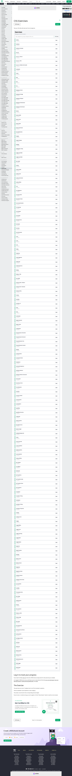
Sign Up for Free (8, 740)
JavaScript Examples (41, 757)
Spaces (63, 1)
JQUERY (62, 3)
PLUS (19, 750)
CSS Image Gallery (4, 58)
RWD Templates (4, 150)
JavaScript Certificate (53, 757)
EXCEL (66, 3)
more (37, 681)
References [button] (12, 1)
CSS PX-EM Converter (5, 194)
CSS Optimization (4, 72)
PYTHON (18, 3)
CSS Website (3, 171)
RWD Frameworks (4, 148)
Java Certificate (53, 762)
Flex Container (4, 124)
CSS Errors (3, 15)
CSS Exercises (3, 168)
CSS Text (3, 28)
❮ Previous (17, 24)
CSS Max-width (4, 38)
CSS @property (4, 116)
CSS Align (3, 48)
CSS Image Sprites (4, 59)
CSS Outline (3, 27)
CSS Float (3, 45)
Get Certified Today (20, 711)
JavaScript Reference (29, 757)
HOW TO (42, 3)
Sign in (17, 34)
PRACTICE (47, 750)
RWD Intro (3, 140)
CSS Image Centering (5, 100)
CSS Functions (3, 187)
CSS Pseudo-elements (5, 52)
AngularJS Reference (29, 763)
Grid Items (3, 133)
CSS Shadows (3, 86)
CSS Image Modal (4, 99)
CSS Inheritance (4, 66)
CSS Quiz (3, 167)
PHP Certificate (53, 760)
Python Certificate (53, 759)
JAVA (23, 3)
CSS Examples (3, 162)
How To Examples (41, 758)
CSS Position (3, 40)
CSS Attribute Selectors (5, 61)
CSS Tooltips (3, 96)
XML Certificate (53, 764)
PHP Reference (29, 761)
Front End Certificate (53, 758)
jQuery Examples (41, 764)
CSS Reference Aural (5, 189)
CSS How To (3, 13)
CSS (5, 3)
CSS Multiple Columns (5, 111)
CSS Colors (3, 17)
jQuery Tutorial (17, 764)
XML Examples (41, 763)
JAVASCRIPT (10, 3)
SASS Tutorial (3, 157)
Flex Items (3, 125)
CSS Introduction (4, 8)
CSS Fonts (3, 30)
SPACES (24, 750)
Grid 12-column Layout (5, 134)
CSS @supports (4, 136)
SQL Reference (29, 758)
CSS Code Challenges (5, 169)
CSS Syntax (3, 10)
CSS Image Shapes (4, 103)
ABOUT (40, 768)
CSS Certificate (4, 153)
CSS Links (3, 32)
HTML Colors (28, 762)
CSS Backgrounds (4, 18)
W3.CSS (30, 3)
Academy (59, 1)
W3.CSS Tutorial (16, 760)
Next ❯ (57, 24)
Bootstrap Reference (29, 760)
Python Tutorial (16, 759)
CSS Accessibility (4, 74)
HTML (2, 3)
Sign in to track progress (37, 720)
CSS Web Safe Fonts (4, 190)
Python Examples (41, 759)
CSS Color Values (4, 197)
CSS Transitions (4, 93)
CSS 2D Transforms (4, 90)
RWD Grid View (4, 142)
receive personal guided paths (27, 681)
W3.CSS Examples (41, 760)
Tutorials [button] (6, 1)
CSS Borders (3, 20)
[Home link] (2, 1)
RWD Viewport (4, 141)
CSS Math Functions (5, 71)
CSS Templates (4, 161)
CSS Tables (3, 35)
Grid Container (4, 132)
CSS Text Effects (4, 87)
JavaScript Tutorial (16, 757)
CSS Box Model (4, 25)
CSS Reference (4, 179)
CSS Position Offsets (5, 41)
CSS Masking (3, 107)
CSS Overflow (3, 44)
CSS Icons (3, 31)
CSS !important (4, 69)
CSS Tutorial (16, 756)
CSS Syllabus (3, 172)
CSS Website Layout (4, 75)
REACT (53, 3)
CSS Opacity (3, 54)
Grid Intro (3, 130)
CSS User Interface (4, 113)
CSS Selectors (3, 11)
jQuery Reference (28, 764)
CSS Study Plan (4, 174)
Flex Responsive (4, 126)
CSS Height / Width (4, 24)
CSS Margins (3, 21)
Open (56, 40)
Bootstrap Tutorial (16, 761)
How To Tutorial (16, 758)
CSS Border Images (4, 80)
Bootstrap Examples (41, 761)
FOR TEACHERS (39, 750)
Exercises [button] (18, 1)
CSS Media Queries (4, 118)
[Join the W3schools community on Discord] (66, 8)
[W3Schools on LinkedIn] (64, 8)
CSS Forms (3, 62)
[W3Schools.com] (14, 750)
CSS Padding (3, 23)
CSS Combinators (4, 49)
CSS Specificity (4, 68)
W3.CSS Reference (28, 759)
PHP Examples (41, 762)
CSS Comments (4, 14)
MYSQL (57, 3)
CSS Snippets (3, 165)
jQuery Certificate (53, 761)
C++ (36, 3)
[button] (37, 1)
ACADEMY (44, 768)
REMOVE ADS (67, 10)
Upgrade (54, 1)
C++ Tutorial (16, 763)
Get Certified (48, 1)
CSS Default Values (4, 199)
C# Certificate (53, 763)
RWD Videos (3, 147)
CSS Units (3, 65)
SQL (15, 3)
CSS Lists (3, 34)
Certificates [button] (24, 1)
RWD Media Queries (4, 144)
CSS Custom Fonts (4, 89)
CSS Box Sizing (4, 117)
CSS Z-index (3, 42)
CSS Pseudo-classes (4, 51)
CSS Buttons (3, 108)
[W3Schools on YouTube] (63, 8)
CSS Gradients (3, 84)
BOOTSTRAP (48, 3)
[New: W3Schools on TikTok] (71, 8)
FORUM (36, 768)
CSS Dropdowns (4, 57)
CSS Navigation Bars (5, 55)
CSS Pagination (4, 110)
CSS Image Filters (4, 101)
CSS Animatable (4, 192)
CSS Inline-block (4, 47)
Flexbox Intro (3, 122)
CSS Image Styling (4, 97)
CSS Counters (3, 64)
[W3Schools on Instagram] (69, 8)
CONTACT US (54, 750)
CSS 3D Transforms (4, 91)
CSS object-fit (3, 104)
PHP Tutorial (16, 762)
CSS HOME (3, 7)
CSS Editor (3, 164)
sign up (24, 677)
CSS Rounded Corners (5, 79)
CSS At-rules (3, 186)
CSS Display (3, 37)
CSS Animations (4, 94)
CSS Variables (3, 114)
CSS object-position (5, 106)
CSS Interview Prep (4, 175)
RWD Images (3, 145)
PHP (26, 3)
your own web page (50, 680)
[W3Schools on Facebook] (68, 8)
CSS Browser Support (5, 200)
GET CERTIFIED (31, 750)
